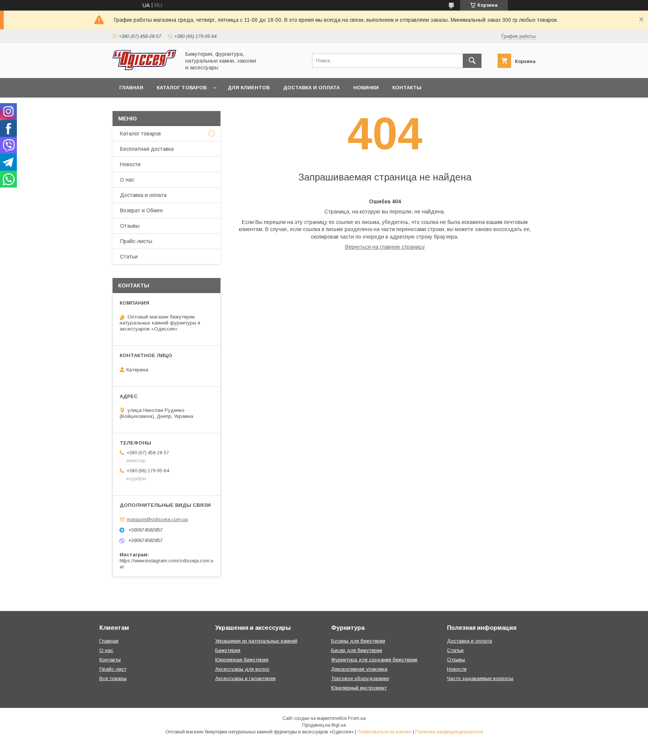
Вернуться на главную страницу (385, 247)
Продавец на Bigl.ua (324, 725)
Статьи (129, 257)
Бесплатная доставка (147, 149)
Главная (131, 87)
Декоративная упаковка (359, 669)
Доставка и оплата (311, 87)
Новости (130, 164)
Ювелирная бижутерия (241, 659)
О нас (127, 180)
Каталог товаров (182, 87)
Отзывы (130, 226)
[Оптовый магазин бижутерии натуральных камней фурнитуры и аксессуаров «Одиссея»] (144, 68)
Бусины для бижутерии (358, 641)
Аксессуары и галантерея (245, 678)
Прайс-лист (112, 669)
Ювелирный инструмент (359, 688)
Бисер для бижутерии (356, 650)
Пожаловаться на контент (384, 731)
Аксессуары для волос (242, 669)
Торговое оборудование (360, 678)
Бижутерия (227, 650)
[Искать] (472, 61)
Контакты (407, 87)
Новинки (366, 87)
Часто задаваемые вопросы (480, 678)
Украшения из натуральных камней (256, 641)
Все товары (113, 678)
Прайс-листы (136, 241)
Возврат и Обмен (141, 210)
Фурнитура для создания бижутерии (374, 659)
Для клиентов (249, 87)
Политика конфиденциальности (449, 731)
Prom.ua (357, 718)
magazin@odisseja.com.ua (157, 519)
